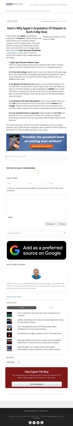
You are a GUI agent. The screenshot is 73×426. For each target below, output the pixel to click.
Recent (51, 307)
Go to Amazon (36, 384)
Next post (62, 224)
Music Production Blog (62, 4)
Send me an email (14, 297)
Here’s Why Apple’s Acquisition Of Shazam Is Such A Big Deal (36, 30)
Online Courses (43, 4)
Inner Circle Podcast (51, 4)
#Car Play (15, 156)
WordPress (36, 418)
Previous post (51, 224)
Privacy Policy (43, 411)
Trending (21, 307)
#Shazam (20, 156)
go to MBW (43, 130)
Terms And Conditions (30, 411)
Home (31, 4)
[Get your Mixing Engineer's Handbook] (36, 151)
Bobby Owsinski (62, 21)
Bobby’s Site (36, 4)
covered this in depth (14, 53)
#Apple (10, 156)
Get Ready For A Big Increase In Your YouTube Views (39, 333)
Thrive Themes (52, 416)
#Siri (25, 156)
